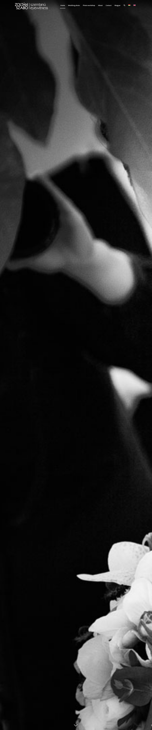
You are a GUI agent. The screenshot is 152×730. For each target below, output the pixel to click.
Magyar (118, 5)
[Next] (146, 365)
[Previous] (5, 365)
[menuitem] (62, 5)
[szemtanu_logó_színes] (31, 7)
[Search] (124, 5)
